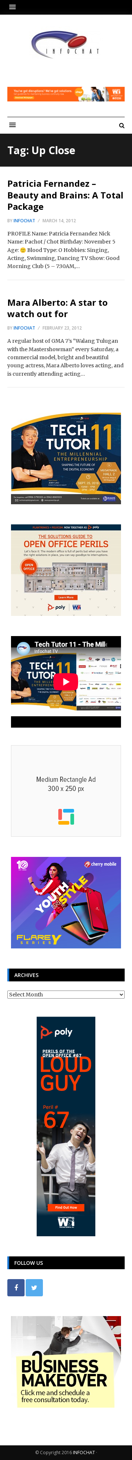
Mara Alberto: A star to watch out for (57, 308)
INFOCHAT (84, 1452)
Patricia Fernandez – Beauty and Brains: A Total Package (65, 194)
